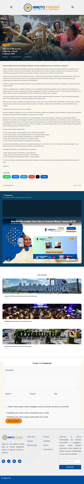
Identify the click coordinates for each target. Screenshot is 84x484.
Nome (8, 415)
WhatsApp (6, 198)
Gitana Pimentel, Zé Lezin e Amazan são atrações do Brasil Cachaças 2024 (40, 177)
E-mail (31, 198)
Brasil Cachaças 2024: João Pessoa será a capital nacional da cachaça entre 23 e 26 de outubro (66, 178)
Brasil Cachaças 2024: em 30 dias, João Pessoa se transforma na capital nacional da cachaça (14, 177)
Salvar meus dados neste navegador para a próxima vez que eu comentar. (38, 428)
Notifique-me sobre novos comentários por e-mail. (28, 434)
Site (55, 415)
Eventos (7, 41)
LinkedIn (44, 198)
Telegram (24, 198)
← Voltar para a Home (8, 206)
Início (3, 41)
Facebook (15, 198)
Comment (9, 391)
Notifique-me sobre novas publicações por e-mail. (27, 438)
